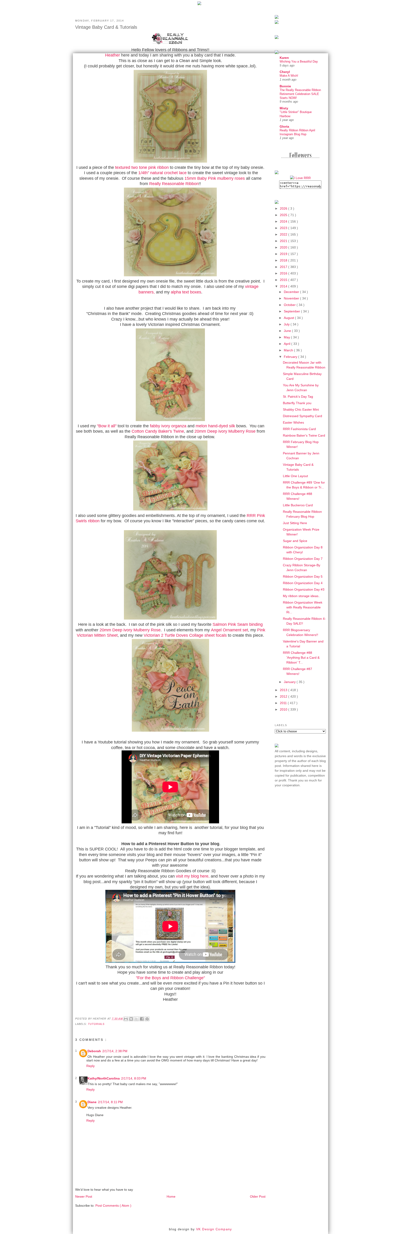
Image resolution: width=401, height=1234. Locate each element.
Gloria (284, 126)
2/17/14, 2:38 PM (114, 1051)
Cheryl (285, 72)
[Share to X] (136, 1019)
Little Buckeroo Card (298, 505)
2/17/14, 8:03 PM (133, 1078)
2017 (284, 267)
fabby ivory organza (168, 426)
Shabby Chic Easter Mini (301, 409)
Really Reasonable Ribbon (174, 183)
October (290, 305)
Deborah (94, 1051)
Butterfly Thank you (297, 403)
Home (171, 1196)
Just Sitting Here (295, 523)
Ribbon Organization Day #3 (303, 589)
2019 (284, 254)
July (287, 324)
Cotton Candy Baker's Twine (158, 431)
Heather (112, 55)
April (287, 344)
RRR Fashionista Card (299, 429)
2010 (284, 709)
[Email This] (125, 1019)
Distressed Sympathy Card (302, 416)
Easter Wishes (293, 422)
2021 (284, 241)
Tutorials (96, 1024)
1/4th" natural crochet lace (162, 172)
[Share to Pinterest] (147, 1019)
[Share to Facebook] (141, 1019)
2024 (284, 221)
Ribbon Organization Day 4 (303, 583)
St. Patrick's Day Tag (298, 396)
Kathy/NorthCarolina (103, 1078)
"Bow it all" (106, 426)
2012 (284, 696)
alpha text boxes (186, 292)
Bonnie (285, 86)
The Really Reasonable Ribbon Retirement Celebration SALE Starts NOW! (300, 94)
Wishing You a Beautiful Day (299, 61)
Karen (284, 58)
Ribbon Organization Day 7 (303, 558)
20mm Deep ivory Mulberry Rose (224, 431)
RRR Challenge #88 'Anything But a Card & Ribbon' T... (301, 657)
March (289, 350)
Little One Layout (295, 476)
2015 (284, 280)
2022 (284, 234)
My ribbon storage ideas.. (301, 596)
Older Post (257, 1196)
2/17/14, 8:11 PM (110, 1102)
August (289, 318)
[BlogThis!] (131, 1019)
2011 (284, 703)
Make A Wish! (289, 75)
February (291, 357)
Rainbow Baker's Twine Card (304, 435)
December (292, 292)
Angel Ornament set (229, 630)
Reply (90, 1066)
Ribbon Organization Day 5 (303, 576)
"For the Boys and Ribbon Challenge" (170, 978)
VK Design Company (214, 1229)
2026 (284, 208)
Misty (284, 108)
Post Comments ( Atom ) (113, 1205)
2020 (284, 247)
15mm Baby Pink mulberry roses (214, 178)
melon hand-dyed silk (215, 426)
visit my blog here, (192, 876)
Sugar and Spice (295, 541)
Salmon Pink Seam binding (238, 624)
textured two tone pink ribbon (142, 167)
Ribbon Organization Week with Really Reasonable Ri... (302, 607)
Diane (92, 1102)
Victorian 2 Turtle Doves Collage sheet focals (185, 635)
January (290, 682)
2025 (284, 215)
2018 (284, 260)
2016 (284, 273)
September (292, 311)
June (288, 331)
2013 (284, 690)
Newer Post (83, 1196)
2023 (284, 228)
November (292, 298)
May (287, 337)
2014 (284, 286)
